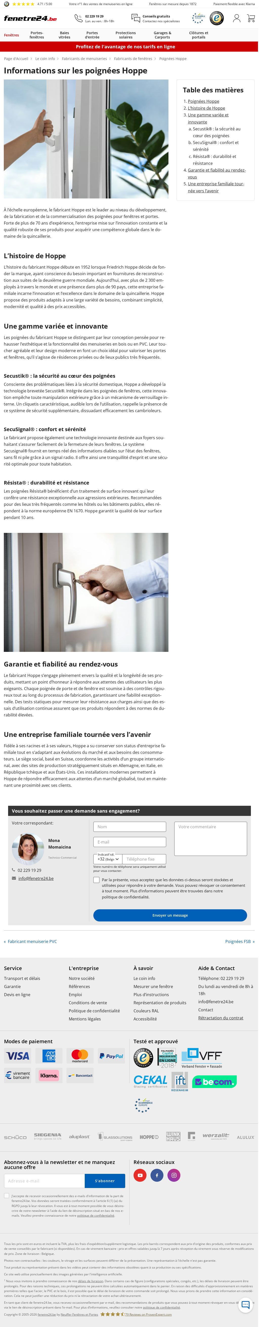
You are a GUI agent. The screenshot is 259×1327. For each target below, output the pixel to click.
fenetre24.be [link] (47, 1314)
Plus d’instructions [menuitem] (151, 994)
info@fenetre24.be (36, 878)
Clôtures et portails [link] (198, 35)
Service (13, 968)
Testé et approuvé (156, 1041)
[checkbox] (96, 880)
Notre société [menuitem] (82, 978)
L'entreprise (84, 968)
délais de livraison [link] (90, 1281)
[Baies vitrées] (77, 35)
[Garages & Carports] (180, 35)
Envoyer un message (170, 915)
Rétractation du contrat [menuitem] (220, 1018)
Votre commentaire (197, 827)
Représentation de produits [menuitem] (160, 1003)
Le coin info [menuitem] (144, 978)
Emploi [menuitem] (75, 994)
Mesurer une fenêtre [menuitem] (153, 986)
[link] (28, 4)
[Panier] (251, 18)
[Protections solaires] (144, 35)
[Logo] (30, 18)
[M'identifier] (237, 18)
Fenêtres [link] (11, 35)
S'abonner (105, 1180)
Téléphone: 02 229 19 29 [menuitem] (221, 978)
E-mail (103, 842)
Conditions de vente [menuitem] (88, 1003)
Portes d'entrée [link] (92, 35)
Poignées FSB (238, 941)
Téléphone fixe (141, 859)
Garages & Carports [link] (162, 35)
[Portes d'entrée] (107, 35)
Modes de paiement (28, 1041)
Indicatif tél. (106, 854)
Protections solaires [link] (126, 35)
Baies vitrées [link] (64, 35)
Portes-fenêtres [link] (37, 35)
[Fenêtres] (21, 35)
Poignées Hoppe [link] (203, 101)
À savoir (143, 968)
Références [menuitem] (79, 986)
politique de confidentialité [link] (161, 1307)
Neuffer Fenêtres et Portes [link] (79, 1314)
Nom (102, 827)
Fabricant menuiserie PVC (32, 941)
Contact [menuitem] (205, 1010)
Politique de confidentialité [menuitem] (94, 1011)
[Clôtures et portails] (216, 35)
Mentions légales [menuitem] (85, 1019)
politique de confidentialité (125, 896)
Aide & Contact (216, 968)
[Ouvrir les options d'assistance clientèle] (245, 1305)
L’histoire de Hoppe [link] (206, 108)
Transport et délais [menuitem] (22, 978)
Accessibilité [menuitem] (145, 1019)
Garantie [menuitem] (12, 986)
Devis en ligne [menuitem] (17, 994)
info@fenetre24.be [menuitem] (215, 1001)
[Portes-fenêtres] (52, 35)
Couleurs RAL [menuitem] (146, 1011)
